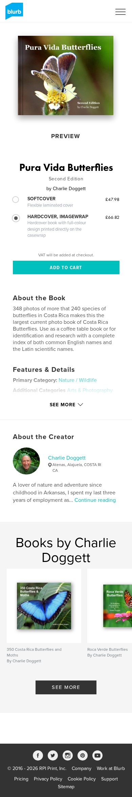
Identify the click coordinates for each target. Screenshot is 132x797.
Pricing (21, 779)
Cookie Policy (82, 779)
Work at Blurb (111, 768)
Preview (65, 136)
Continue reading (95, 500)
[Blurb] (13, 14)
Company (81, 768)
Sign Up (94, 12)
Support (109, 779)
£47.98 (112, 199)
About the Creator (43, 437)
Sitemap (66, 787)
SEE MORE (66, 687)
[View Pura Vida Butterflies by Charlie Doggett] (65, 75)
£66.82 (112, 217)
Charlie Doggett (67, 458)
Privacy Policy (48, 779)
